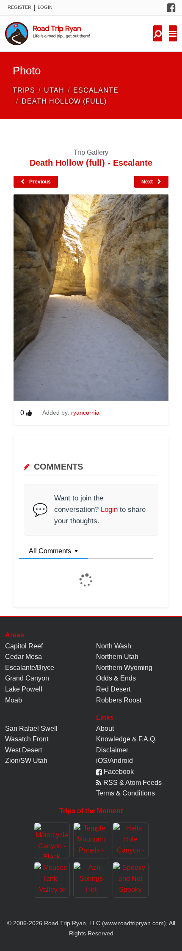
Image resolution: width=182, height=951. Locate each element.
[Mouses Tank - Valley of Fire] (52, 880)
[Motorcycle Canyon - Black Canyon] (52, 840)
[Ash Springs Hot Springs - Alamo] (91, 880)
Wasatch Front (26, 739)
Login (45, 7)
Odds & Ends (116, 678)
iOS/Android (114, 760)
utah (54, 90)
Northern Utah (117, 656)
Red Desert (113, 689)
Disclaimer (112, 750)
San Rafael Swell (31, 728)
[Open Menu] (173, 33)
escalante (96, 90)
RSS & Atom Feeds (132, 782)
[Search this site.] (157, 33)
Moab (13, 700)
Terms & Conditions (125, 793)
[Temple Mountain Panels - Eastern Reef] (91, 840)
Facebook (118, 771)
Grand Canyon (27, 678)
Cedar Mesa (23, 656)
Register (19, 7)
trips (24, 90)
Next (147, 182)
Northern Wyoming (124, 667)
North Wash (113, 646)
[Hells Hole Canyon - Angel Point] (131, 840)
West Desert (23, 750)
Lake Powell (23, 689)
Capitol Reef (24, 646)
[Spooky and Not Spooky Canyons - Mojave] (131, 880)
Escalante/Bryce (29, 667)
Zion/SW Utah (26, 760)
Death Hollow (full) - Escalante (91, 162)
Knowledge (113, 739)
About (105, 728)
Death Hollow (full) (64, 101)
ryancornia (85, 412)
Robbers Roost (118, 700)
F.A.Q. (147, 739)
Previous (39, 182)
